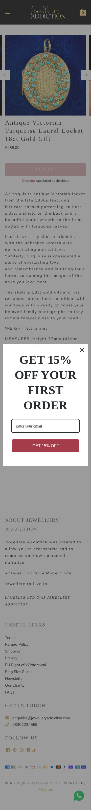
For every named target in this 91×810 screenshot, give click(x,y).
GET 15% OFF (45, 446)
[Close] (82, 350)
